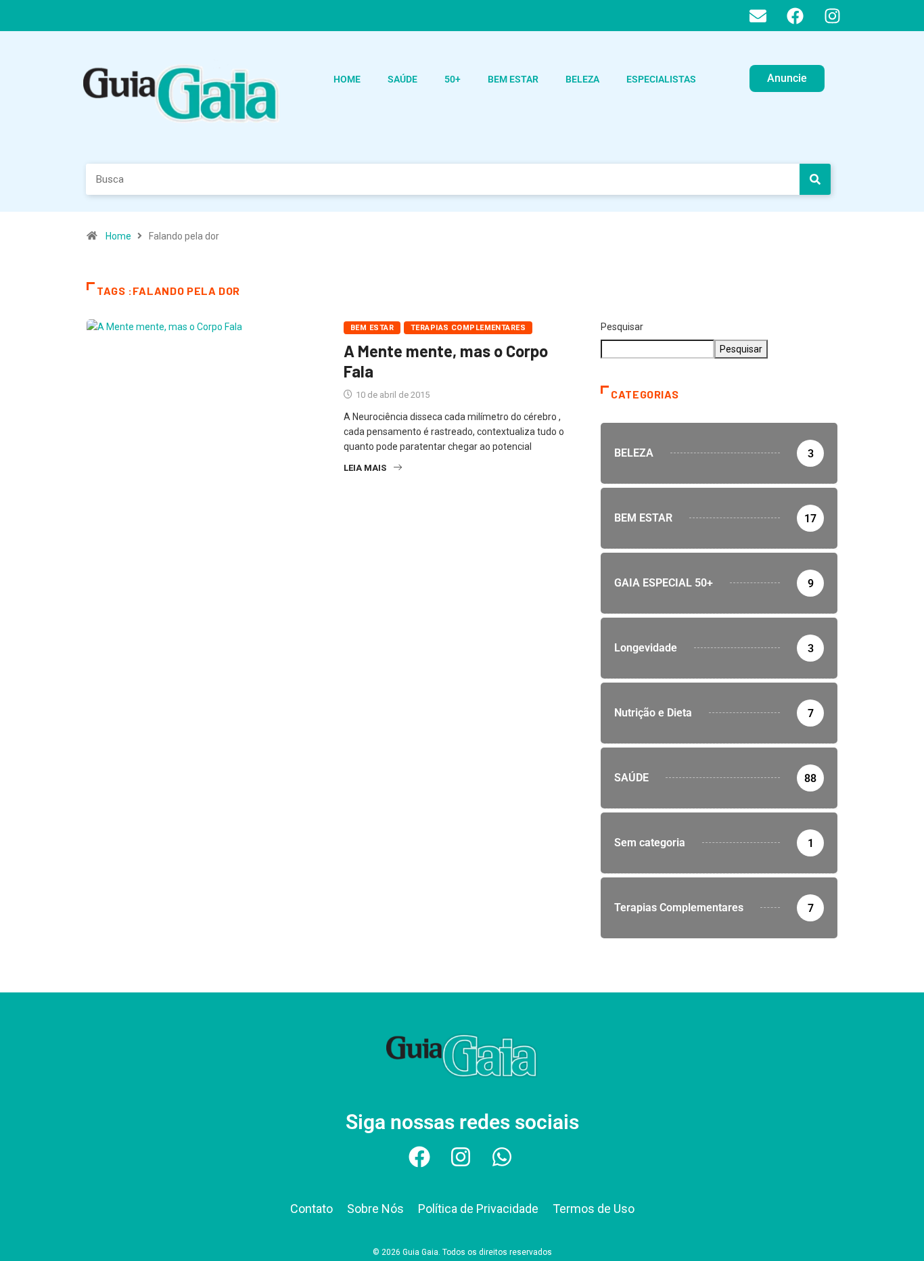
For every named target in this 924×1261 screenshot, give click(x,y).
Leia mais (365, 468)
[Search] (815, 179)
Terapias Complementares (468, 327)
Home (118, 236)
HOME (347, 79)
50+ (452, 79)
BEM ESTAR (513, 79)
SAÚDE (402, 79)
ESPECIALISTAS (661, 79)
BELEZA (582, 79)
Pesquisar (622, 326)
